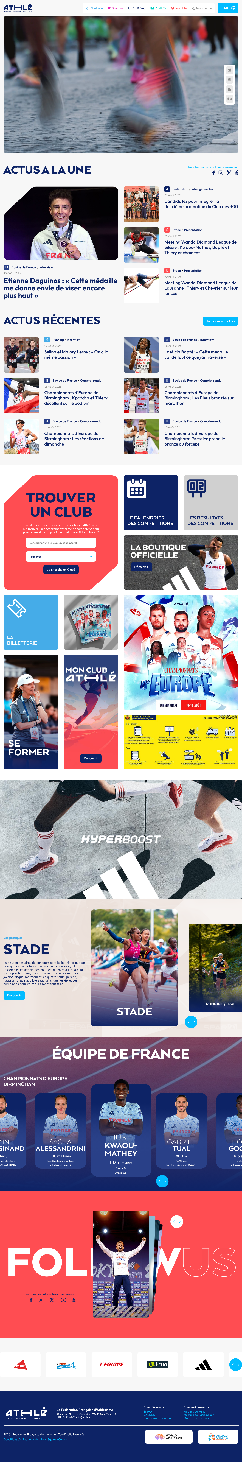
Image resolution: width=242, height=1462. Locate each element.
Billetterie (96, 8)
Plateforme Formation (158, 1418)
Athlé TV (161, 8)
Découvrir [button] (141, 567)
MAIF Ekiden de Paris (197, 1418)
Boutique (117, 8)
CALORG (149, 1414)
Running (58, 340)
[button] (179, 1222)
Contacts (64, 1439)
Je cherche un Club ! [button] (61, 570)
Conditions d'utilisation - (19, 1439)
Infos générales (202, 189)
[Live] (229, 99)
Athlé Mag (139, 8)
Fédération (180, 189)
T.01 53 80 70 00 (66, 1417)
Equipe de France (24, 267)
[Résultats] (229, 80)
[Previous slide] (188, 1021)
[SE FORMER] (31, 768)
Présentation (193, 230)
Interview (46, 267)
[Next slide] (194, 1021)
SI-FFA (148, 1411)
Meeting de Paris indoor (199, 1414)
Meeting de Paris (194, 1411)
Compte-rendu (90, 380)
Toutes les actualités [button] (220, 321)
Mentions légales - (46, 1439)
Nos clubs (181, 8)
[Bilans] (229, 89)
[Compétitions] (229, 70)
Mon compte (204, 8)
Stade (177, 230)
